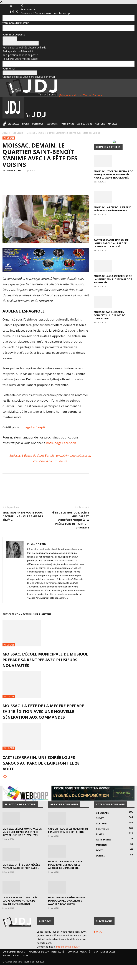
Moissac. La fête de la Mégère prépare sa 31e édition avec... (112, 209)
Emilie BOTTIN (14, 170)
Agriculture (84, 123)
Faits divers (67, 123)
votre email (9, 68)
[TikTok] (13, 11)
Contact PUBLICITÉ (79, 951)
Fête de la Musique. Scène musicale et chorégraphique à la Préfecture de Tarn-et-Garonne (70, 520)
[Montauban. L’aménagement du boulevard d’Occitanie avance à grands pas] (68, 887)
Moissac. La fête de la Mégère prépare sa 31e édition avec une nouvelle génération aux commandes (43, 711)
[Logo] (13, 117)
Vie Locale (13, 123)
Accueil (6, 132)
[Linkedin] (55, 184)
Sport (25, 123)
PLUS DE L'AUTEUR (40, 614)
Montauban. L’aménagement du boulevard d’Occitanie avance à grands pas (66, 900)
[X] (16, 11)
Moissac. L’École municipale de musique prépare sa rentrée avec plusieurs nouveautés (45, 659)
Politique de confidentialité (17, 51)
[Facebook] (11, 11)
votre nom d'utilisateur (15, 23)
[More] (72, 184)
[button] (11, 6)
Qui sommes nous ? (13, 951)
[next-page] (6, 776)
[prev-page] (3, 776)
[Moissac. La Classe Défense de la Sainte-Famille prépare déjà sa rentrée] (114, 266)
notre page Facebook (61, 443)
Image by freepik (33, 427)
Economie (52, 123)
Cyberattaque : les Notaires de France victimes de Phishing (68, 830)
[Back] (22, 5)
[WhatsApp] (39, 184)
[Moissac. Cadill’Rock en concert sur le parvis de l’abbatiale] (114, 302)
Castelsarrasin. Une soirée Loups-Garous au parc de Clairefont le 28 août (41, 763)
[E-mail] (64, 184)
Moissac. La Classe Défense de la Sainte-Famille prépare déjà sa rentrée (113, 279)
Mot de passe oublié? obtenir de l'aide (24, 47)
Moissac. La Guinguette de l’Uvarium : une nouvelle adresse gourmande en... (65, 864)
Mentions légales (104, 951)
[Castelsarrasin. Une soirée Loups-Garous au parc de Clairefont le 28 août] (45, 736)
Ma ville (112, 123)
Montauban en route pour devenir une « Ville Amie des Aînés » (22, 516)
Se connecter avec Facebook (20, 43)
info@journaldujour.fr (68, 946)
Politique (37, 123)
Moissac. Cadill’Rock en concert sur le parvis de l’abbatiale (109, 315)
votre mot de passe (13, 34)
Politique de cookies (15, 955)
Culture (100, 123)
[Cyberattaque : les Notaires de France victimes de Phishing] (68, 818)
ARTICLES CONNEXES (15, 614)
